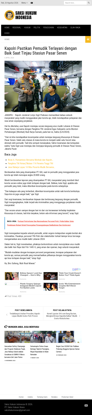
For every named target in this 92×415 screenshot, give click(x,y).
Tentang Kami (42, 397)
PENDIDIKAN (48, 27)
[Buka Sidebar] (88, 39)
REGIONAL (17, 27)
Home (21, 397)
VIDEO (6, 33)
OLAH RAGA (75, 27)
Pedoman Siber (67, 397)
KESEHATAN (62, 27)
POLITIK (37, 27)
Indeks (30, 397)
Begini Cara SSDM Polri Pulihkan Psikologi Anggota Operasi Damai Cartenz (67, 349)
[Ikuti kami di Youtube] (86, 405)
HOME (6, 27)
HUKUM (27, 27)
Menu (23, 3)
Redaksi (54, 397)
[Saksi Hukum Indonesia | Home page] (20, 15)
